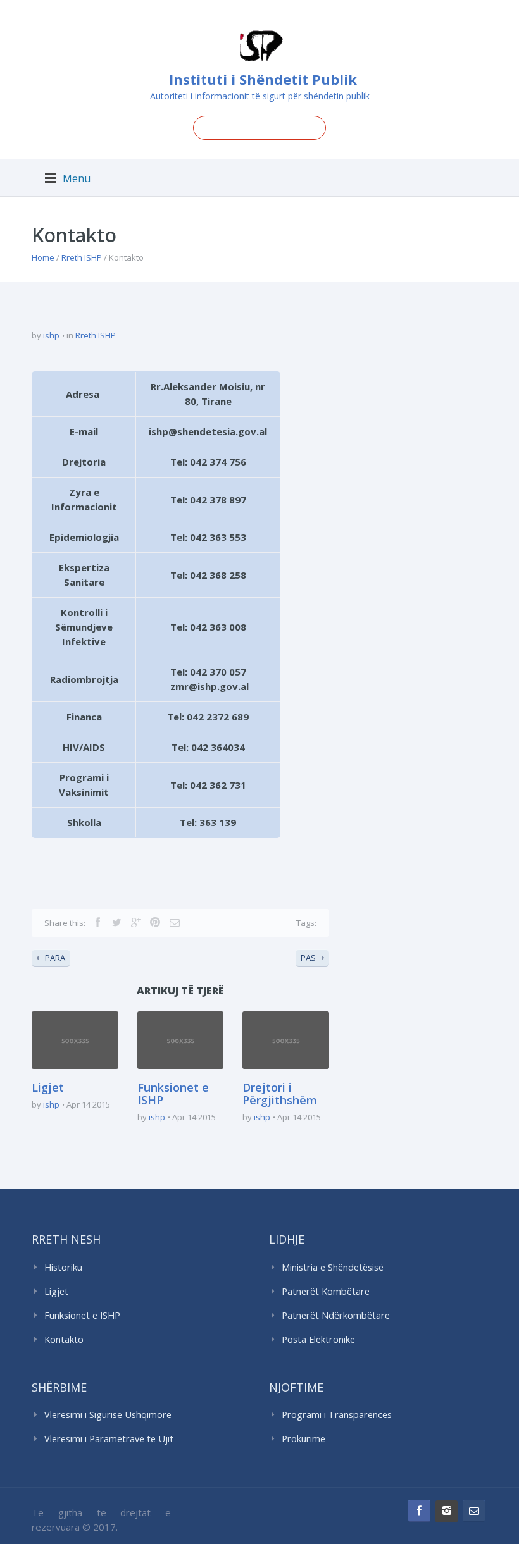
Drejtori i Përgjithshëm (279, 1094)
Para (55, 957)
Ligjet (48, 1087)
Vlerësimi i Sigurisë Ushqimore (108, 1415)
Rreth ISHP (81, 257)
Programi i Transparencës (337, 1415)
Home (43, 257)
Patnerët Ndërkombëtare (336, 1315)
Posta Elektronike (318, 1339)
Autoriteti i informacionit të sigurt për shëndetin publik (260, 96)
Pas (308, 957)
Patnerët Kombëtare (326, 1291)
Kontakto (64, 1339)
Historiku (63, 1267)
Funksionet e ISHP (173, 1094)
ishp (51, 335)
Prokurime (303, 1439)
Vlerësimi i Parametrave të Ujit (108, 1439)
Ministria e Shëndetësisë (333, 1267)
